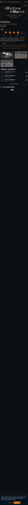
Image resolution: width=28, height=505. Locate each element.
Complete (11, 37)
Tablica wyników (8, 69)
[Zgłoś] (24, 35)
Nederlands (21, 46)
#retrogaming (11, 41)
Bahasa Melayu (15, 46)
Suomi (15, 45)
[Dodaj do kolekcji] (17, 35)
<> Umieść (24, 5)
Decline (10, 502)
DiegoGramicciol (9, 71)
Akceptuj (17, 502)
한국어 (10, 46)
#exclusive (3, 41)
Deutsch (4, 45)
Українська (17, 48)
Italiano (4, 46)
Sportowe (16, 37)
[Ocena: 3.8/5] (14, 32)
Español (11, 45)
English (8, 45)
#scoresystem (22, 38)
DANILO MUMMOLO (10, 75)
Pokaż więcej (14, 83)
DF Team (3, 26)
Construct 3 (22, 37)
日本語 (7, 46)
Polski (24, 46)
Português (5, 48)
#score (6, 41)
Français (18, 45)
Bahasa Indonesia (23, 45)
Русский (8, 48)
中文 (20, 48)
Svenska (12, 48)
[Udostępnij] (10, 35)
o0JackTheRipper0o (10, 79)
